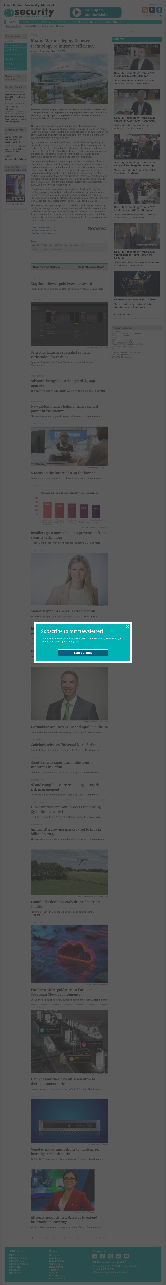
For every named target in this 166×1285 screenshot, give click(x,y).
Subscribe (83, 652)
